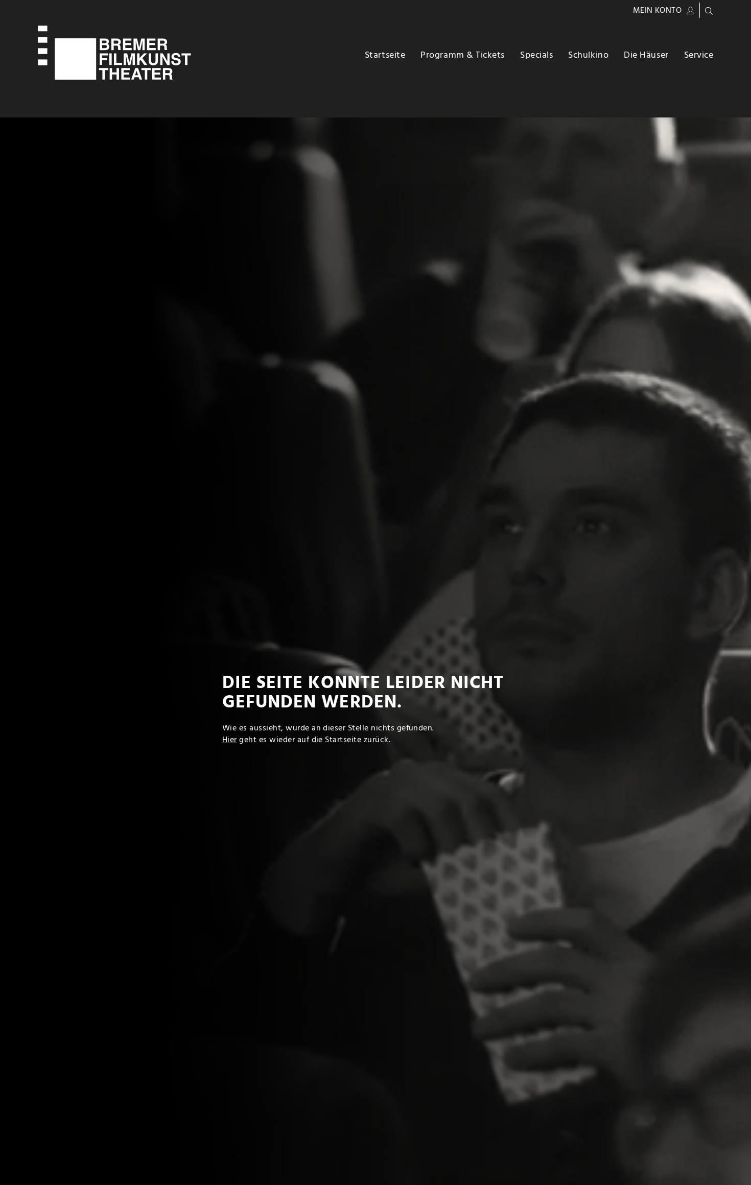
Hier (229, 740)
